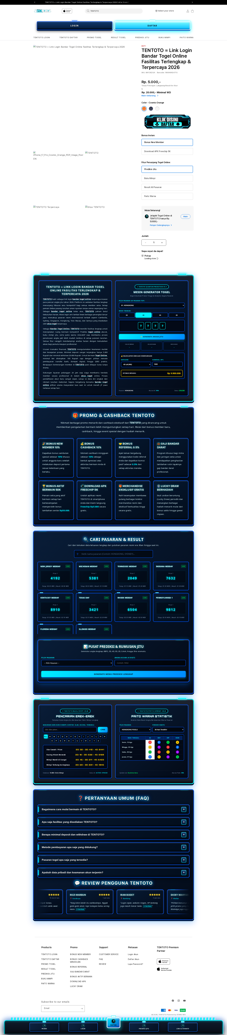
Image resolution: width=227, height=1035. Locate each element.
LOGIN (74, 25)
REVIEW (102, 964)
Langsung (160, 86)
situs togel (52, 324)
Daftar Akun (133, 959)
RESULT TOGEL (118, 37)
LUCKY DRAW (76, 986)
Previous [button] (34, 2)
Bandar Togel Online (60, 329)
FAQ (101, 959)
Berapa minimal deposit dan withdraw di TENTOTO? (73, 834)
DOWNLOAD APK (78, 981)
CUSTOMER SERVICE (109, 954)
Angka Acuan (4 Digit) (125, 658)
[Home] (42, 11)
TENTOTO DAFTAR (68, 37)
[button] (41, 37)
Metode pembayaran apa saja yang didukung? (70, 847)
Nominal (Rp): (158, 360)
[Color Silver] (157, 109)
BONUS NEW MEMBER (80, 954)
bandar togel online (82, 299)
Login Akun (133, 954)
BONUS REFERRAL (78, 967)
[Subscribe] (82, 1008)
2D (177, 315)
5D (127, 315)
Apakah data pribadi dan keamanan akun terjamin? (72, 872)
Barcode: (160, 73)
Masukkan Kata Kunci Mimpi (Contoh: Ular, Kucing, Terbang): (69, 725)
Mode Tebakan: (125, 311)
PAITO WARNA (187, 37)
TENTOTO (47, 299)
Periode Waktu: (158, 725)
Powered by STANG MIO (176, 1015)
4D (143, 315)
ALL (45, 736)
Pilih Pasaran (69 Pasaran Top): (132, 301)
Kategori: (125, 360)
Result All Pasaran (153, 187)
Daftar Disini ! (123, 2)
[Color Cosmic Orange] (144, 108)
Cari (102, 730)
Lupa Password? (135, 964)
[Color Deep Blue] (151, 109)
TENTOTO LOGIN (41, 37)
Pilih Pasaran (48, 658)
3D (160, 315)
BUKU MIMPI (164, 37)
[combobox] (114, 11)
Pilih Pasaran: (125, 725)
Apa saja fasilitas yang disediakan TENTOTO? (69, 822)
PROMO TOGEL (94, 37)
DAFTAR (152, 25)
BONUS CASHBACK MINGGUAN (79, 960)
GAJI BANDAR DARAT (80, 972)
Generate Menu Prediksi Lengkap (113, 674)
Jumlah (145, 236)
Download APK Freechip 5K (157, 151)
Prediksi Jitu (150, 169)
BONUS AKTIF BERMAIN (81, 977)
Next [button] (192, 2)
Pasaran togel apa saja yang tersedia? (65, 859)
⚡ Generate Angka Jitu (151, 337)
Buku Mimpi (149, 178)
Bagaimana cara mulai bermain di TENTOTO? (69, 809)
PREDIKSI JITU (142, 37)
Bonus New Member (154, 142)
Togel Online (101, 355)
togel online (94, 332)
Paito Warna (150, 196)
